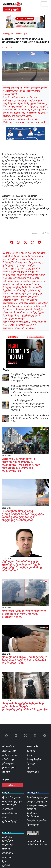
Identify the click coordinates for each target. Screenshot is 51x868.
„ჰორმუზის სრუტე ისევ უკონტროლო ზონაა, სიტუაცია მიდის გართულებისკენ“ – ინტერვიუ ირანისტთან (23, 515)
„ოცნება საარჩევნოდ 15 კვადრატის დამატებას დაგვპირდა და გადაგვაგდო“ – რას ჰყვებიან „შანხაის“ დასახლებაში (23, 464)
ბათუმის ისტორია (37, 820)
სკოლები (7, 857)
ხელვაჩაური (34, 759)
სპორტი (6, 848)
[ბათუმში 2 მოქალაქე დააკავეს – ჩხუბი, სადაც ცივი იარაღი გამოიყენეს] (5, 377)
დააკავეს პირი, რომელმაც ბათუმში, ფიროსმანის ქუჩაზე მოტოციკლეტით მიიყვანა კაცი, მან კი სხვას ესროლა (30, 390)
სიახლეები (7, 33)
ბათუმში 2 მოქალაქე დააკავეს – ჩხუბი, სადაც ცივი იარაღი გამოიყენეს (28, 377)
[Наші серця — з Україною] (13, 4)
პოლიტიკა (7, 844)
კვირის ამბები (9, 755)
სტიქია (5, 817)
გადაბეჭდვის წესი (40, 233)
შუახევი (31, 763)
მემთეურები (33, 824)
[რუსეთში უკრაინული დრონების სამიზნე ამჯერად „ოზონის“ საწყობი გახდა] (25, 592)
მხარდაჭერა (12, 9)
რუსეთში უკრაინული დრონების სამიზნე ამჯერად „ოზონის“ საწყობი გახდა (24, 613)
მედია (5, 861)
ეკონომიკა (7, 852)
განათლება (8, 763)
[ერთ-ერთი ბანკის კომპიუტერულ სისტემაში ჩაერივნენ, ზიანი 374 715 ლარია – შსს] (25, 638)
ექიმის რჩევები (10, 821)
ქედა (29, 767)
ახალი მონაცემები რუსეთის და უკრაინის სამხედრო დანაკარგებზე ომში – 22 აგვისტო (25, 706)
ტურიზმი (6, 865)
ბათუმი (31, 750)
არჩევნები (7, 808)
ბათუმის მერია (10, 813)
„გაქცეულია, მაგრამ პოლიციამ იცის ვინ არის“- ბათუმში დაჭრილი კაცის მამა (30, 418)
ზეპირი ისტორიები (37, 797)
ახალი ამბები (9, 750)
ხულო (30, 755)
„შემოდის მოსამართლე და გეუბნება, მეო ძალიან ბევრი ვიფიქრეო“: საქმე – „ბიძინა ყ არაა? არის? (22, 565)
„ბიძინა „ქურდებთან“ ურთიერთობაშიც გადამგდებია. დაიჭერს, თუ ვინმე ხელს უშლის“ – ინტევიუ (29, 405)
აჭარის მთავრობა (11, 797)
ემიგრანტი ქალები (37, 801)
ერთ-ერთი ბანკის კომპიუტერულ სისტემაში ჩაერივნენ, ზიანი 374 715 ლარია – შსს (24, 660)
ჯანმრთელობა (9, 767)
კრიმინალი (21, 33)
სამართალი (8, 759)
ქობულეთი (33, 771)
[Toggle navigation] (44, 4)
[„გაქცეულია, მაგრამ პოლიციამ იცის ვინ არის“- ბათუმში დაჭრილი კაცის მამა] (5, 418)
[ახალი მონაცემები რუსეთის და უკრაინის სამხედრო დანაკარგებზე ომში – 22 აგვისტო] (25, 684)
